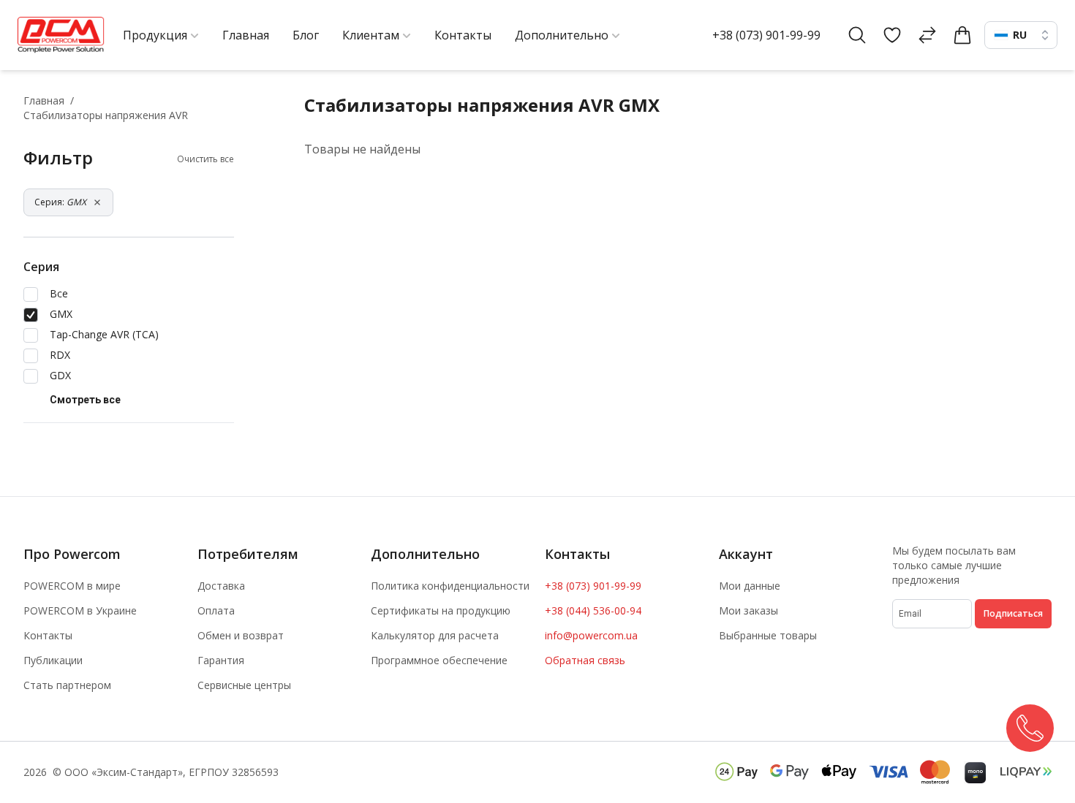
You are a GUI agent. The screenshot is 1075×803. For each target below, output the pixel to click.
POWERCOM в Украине (80, 610)
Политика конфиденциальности (450, 586)
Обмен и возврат (240, 635)
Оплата (216, 610)
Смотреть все (85, 400)
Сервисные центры (244, 685)
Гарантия (220, 660)
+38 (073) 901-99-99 (766, 35)
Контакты (47, 635)
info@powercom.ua (591, 635)
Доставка (221, 586)
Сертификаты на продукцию (440, 610)
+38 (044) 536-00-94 (593, 610)
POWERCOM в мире (72, 586)
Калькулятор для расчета (435, 635)
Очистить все (205, 159)
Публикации (53, 660)
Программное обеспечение (439, 660)
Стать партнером (67, 685)
